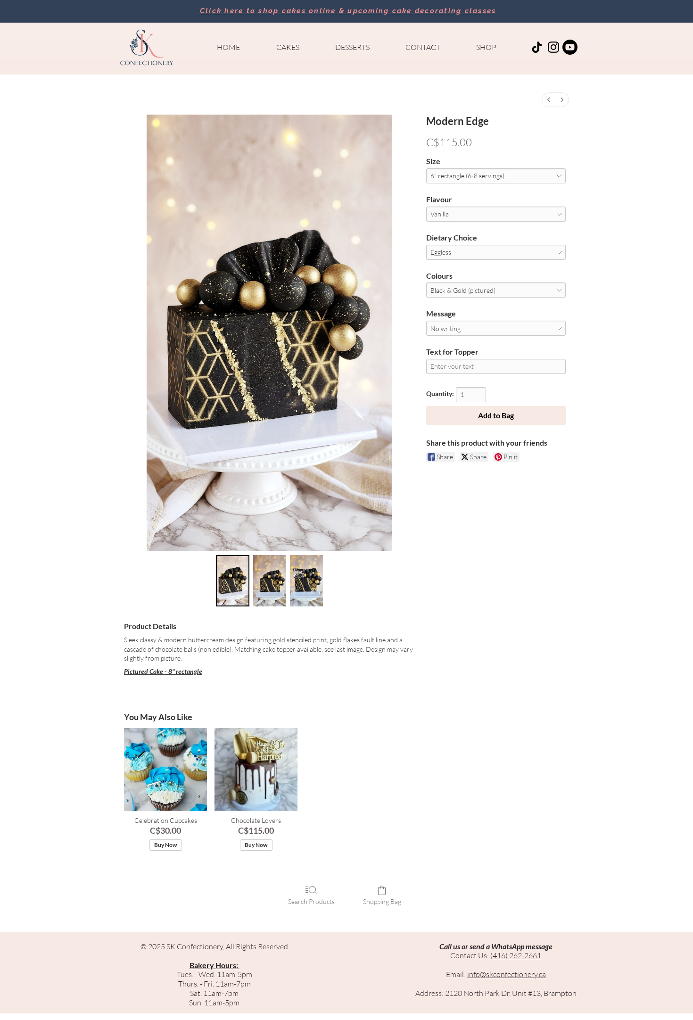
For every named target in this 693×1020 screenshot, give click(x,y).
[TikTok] (536, 47)
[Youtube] (570, 47)
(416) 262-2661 (515, 955)
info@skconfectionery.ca (506, 974)
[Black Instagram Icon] (553, 47)
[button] (287, 47)
